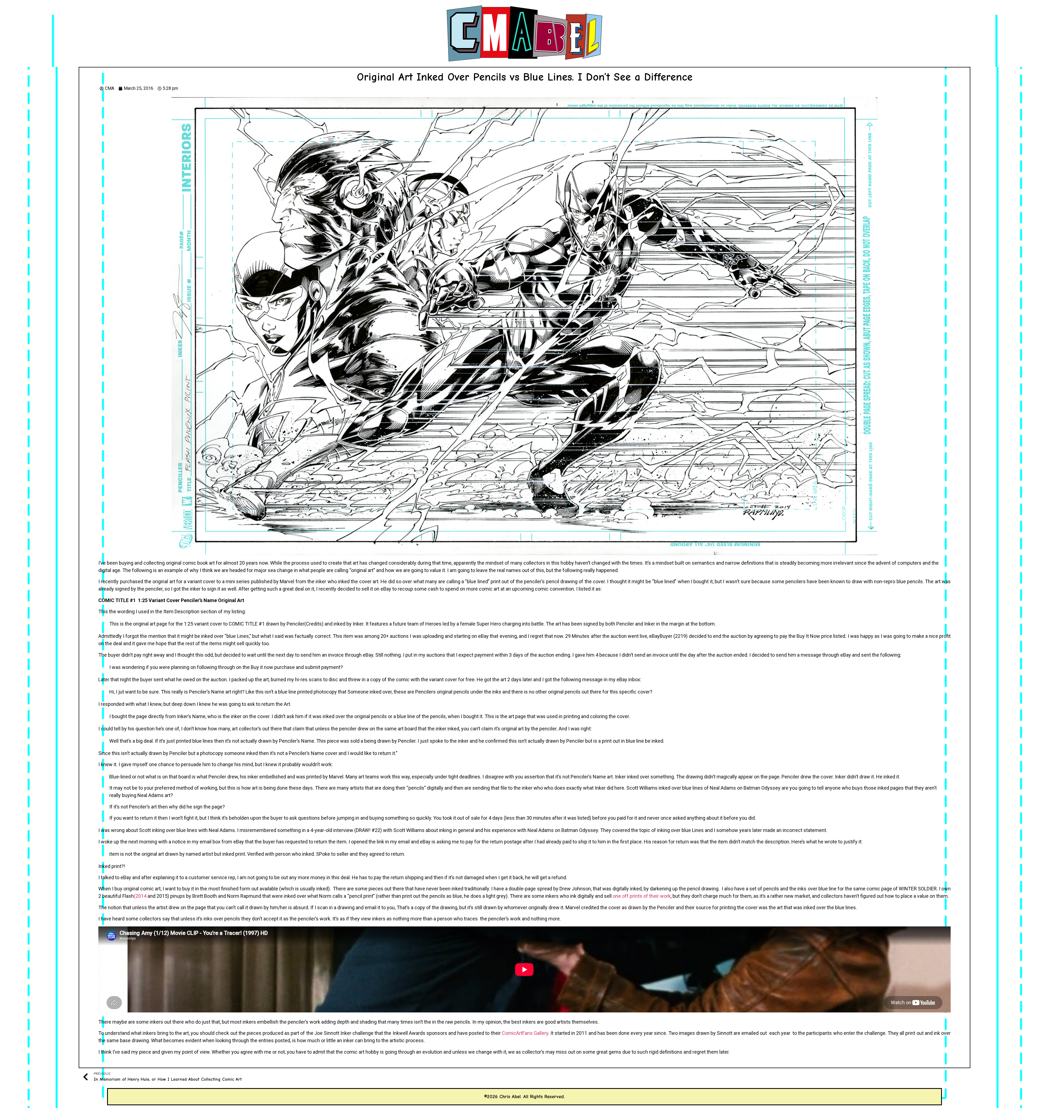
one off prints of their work (642, 896)
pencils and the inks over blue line (799, 888)
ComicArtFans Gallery (525, 1033)
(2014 (140, 896)
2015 (162, 896)
